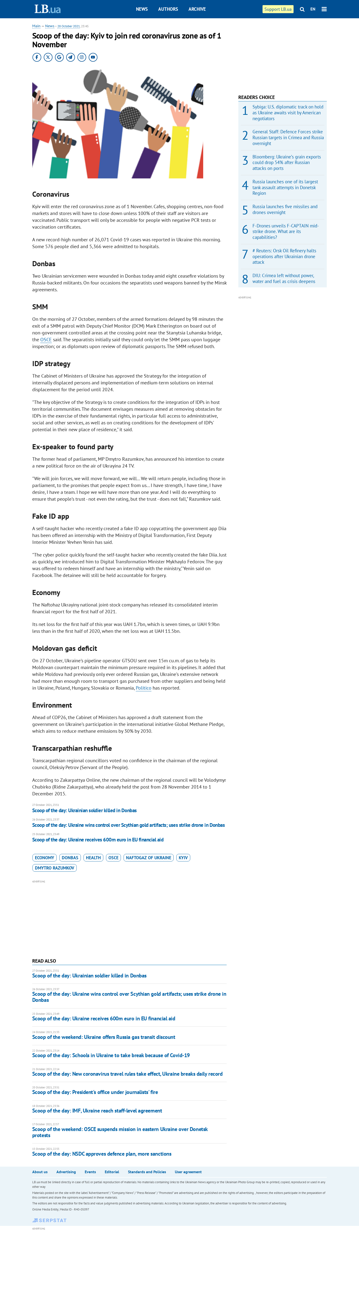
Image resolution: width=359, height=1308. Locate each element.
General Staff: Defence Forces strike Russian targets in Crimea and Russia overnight (288, 137)
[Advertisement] (129, 918)
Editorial (112, 1171)
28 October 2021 (68, 26)
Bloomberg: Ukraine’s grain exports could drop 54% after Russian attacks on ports (287, 162)
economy (44, 857)
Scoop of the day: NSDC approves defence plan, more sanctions (101, 1153)
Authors (168, 9)
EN (312, 9)
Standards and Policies (147, 1171)
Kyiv (183, 857)
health (93, 857)
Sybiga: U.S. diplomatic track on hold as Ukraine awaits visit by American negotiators (288, 112)
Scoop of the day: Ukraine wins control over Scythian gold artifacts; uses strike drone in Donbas (128, 825)
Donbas (70, 857)
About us (40, 1171)
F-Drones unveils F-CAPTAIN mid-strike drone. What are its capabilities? (286, 231)
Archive (197, 9)
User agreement (188, 1171)
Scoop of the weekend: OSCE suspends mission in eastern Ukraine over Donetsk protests (120, 1132)
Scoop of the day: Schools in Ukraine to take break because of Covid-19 (111, 1055)
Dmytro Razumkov (54, 868)
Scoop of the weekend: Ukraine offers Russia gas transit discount (103, 1037)
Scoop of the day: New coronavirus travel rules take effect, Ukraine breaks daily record (127, 1073)
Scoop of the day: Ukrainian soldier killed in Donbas (84, 810)
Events (90, 1171)
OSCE (46, 339)
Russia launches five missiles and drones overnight (285, 209)
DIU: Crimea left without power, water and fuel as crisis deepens (284, 278)
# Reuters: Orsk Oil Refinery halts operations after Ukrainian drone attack (284, 256)
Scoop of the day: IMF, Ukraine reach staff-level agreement (97, 1110)
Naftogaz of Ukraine (148, 857)
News (142, 9)
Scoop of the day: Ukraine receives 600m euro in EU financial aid (97, 839)
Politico (143, 688)
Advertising (66, 1171)
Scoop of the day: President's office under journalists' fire (95, 1092)
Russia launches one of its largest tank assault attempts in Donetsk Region (285, 187)
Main (36, 25)
